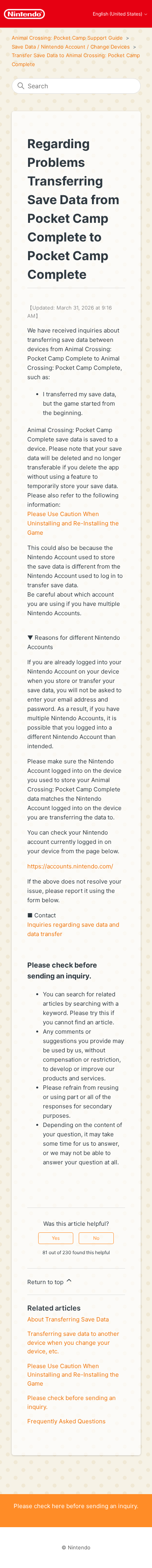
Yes (56, 1238)
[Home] (24, 14)
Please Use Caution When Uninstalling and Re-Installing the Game (73, 523)
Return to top (46, 1282)
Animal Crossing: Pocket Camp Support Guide (67, 38)
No (96, 1238)
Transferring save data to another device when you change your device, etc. (73, 1342)
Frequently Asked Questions (66, 1421)
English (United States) (118, 14)
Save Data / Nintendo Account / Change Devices (71, 47)
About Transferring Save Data (68, 1319)
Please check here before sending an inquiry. (76, 1506)
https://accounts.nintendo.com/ (70, 866)
